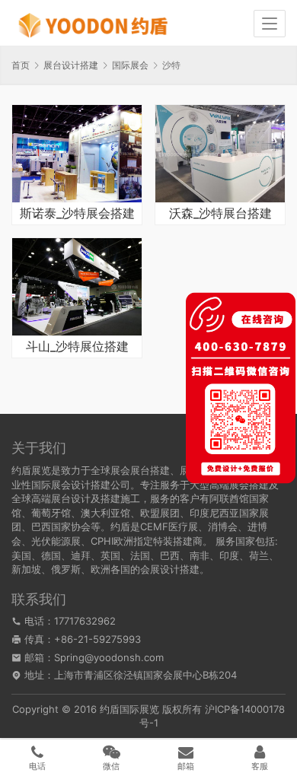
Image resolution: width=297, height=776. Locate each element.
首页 (20, 65)
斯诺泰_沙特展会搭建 (77, 214)
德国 (51, 555)
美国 (21, 555)
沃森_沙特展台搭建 (220, 214)
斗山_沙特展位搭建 (77, 347)
